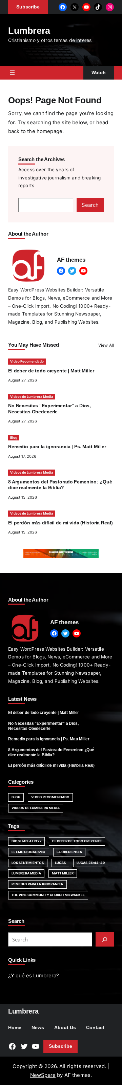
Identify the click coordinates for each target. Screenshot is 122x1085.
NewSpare (43, 1075)
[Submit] (105, 939)
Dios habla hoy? (26, 841)
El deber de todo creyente (76, 841)
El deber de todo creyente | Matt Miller (51, 370)
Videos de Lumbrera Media (31, 396)
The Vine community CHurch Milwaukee (48, 895)
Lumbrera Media (26, 873)
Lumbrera (29, 30)
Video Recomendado (27, 361)
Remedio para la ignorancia (37, 884)
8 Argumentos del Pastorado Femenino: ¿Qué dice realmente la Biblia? (51, 752)
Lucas (60, 863)
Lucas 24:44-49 (91, 863)
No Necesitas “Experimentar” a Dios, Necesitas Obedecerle (43, 726)
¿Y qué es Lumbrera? (33, 975)
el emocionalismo (29, 852)
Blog (13, 437)
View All (106, 345)
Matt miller (63, 873)
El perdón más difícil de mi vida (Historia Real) (60, 522)
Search (90, 205)
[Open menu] (12, 72)
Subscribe (60, 1046)
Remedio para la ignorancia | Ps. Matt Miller (57, 446)
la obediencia (69, 852)
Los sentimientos (28, 863)
